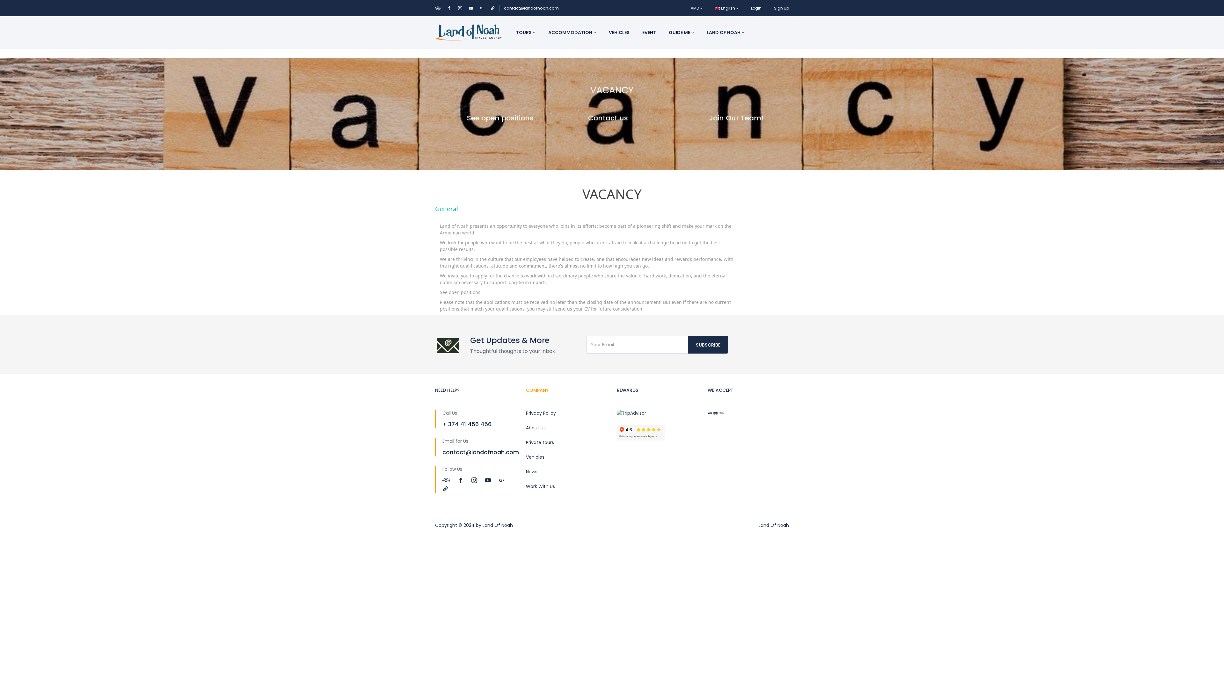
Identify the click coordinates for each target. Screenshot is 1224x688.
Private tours (540, 442)
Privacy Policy (541, 413)
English (728, 8)
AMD (695, 8)
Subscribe (708, 345)
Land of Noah (724, 32)
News (531, 472)
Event (649, 32)
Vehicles (619, 32)
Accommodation (570, 32)
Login (756, 8)
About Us (536, 428)
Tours (524, 32)
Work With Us (540, 486)
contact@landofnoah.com (531, 8)
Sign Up (781, 8)
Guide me (680, 32)
